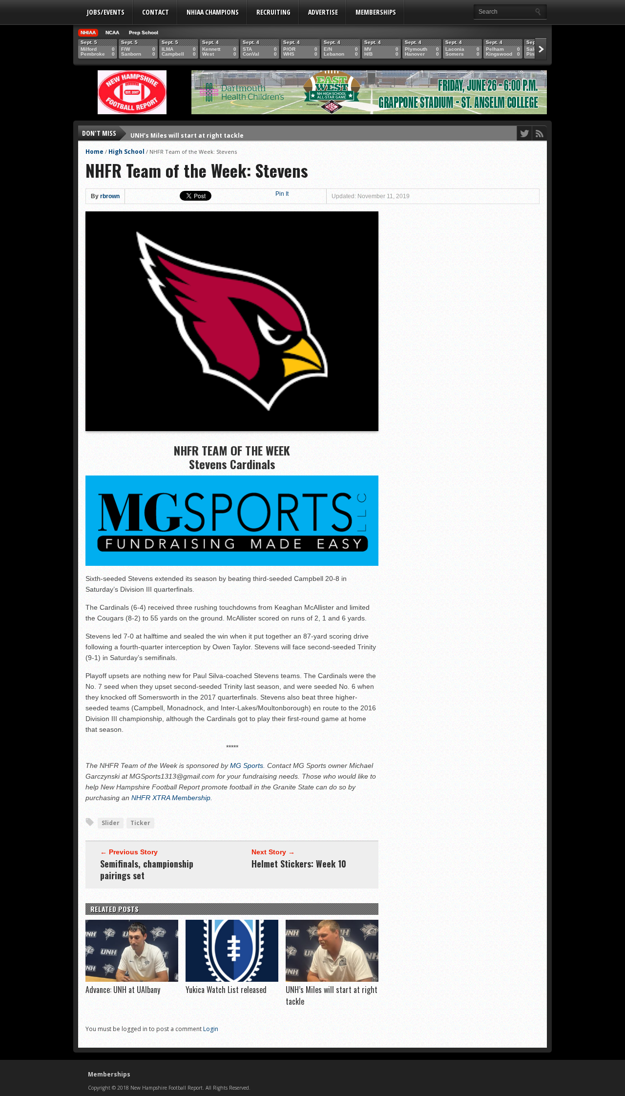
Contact (155, 12)
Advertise (323, 12)
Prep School (143, 32)
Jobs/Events (106, 12)
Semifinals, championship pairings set (146, 869)
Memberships (375, 12)
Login (210, 1029)
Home (94, 151)
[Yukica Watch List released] (232, 979)
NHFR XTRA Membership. (171, 798)
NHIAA (88, 32)
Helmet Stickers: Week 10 (298, 863)
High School (126, 151)
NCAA (112, 32)
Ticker (140, 823)
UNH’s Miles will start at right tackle (187, 133)
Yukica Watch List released (226, 989)
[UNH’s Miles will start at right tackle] (332, 979)
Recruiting (273, 12)
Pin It (282, 193)
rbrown (110, 196)
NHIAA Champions (213, 12)
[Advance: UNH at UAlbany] (131, 979)
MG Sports (246, 765)
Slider (111, 823)
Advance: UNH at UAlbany (122, 989)
